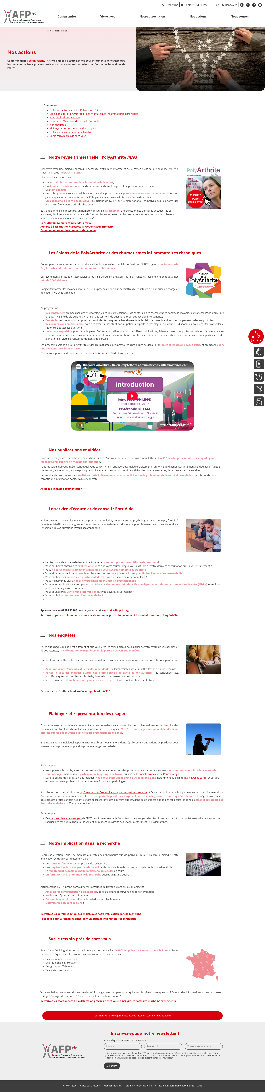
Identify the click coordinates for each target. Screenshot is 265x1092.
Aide (199, 1085)
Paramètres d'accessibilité (138, 1085)
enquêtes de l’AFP (98, 691)
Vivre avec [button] (107, 16)
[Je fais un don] (259, 352)
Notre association (152, 16)
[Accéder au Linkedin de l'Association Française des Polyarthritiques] (254, 5)
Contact (189, 5)
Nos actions (198, 16)
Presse (204, 5)
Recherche (172, 5)
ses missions (36, 60)
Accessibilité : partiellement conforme (174, 1085)
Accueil (50, 30)
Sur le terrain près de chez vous (68, 136)
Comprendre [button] (67, 16)
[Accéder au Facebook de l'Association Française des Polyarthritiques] (242, 5)
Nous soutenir (241, 16)
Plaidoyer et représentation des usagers (73, 128)
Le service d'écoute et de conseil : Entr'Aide (74, 121)
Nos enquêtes (58, 125)
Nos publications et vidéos (65, 117)
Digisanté (96, 1085)
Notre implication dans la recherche (70, 132)
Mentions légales (112, 1085)
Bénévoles (231, 5)
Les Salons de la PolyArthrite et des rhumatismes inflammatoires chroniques (94, 113)
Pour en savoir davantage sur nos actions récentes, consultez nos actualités (132, 1015)
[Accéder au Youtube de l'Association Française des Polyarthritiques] (260, 5)
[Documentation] (259, 364)
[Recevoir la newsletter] (259, 401)
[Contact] (259, 389)
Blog (216, 5)
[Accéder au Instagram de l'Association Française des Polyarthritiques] (248, 5)
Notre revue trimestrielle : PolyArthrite (75, 110)
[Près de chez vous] (259, 377)
